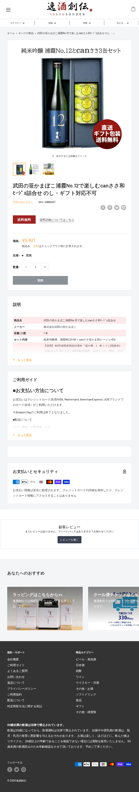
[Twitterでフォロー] (16, 769)
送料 (36, 246)
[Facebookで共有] (103, 207)
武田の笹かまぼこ (23, 202)
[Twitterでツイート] (116, 207)
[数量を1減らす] (26, 267)
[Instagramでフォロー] (23, 769)
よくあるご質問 (17, 670)
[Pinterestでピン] (109, 207)
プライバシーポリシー (21, 688)
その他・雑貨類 (86, 712)
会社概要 (13, 659)
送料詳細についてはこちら (56, 219)
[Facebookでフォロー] (9, 769)
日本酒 (80, 665)
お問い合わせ (16, 676)
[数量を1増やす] (45, 267)
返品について (16, 682)
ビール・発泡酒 (86, 659)
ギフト (80, 706)
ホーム (11, 33)
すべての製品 (26, 33)
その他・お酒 (84, 688)
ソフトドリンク (86, 694)
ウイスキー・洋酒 (87, 682)
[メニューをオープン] (8, 9)
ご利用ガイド (16, 665)
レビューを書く (69, 539)
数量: (16, 267)
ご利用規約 (14, 694)
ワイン (80, 676)
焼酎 (79, 670)
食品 (79, 700)
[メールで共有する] (123, 207)
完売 (40, 280)
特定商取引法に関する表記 (24, 706)
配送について (16, 700)
